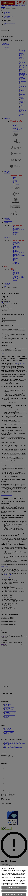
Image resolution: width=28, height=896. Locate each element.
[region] (14, 881)
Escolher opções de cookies (14, 894)
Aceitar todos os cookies (14, 887)
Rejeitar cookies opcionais (14, 890)
